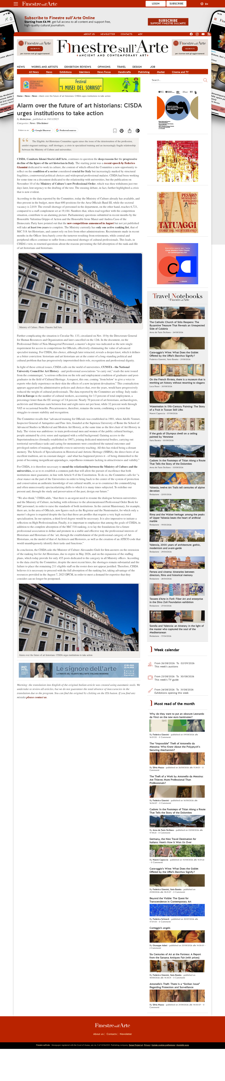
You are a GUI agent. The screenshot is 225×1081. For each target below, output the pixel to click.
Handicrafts (124, 71)
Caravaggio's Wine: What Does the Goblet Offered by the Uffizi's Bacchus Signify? (174, 354)
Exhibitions (66, 71)
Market (161, 71)
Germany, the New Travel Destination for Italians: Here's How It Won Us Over (173, 840)
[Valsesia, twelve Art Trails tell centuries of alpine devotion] (177, 478)
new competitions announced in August (90, 223)
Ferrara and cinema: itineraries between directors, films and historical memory (172, 573)
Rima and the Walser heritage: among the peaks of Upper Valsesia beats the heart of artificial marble (177, 518)
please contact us (37, 697)
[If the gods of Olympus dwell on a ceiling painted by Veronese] (177, 424)
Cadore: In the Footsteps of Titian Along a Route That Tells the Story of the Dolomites (177, 462)
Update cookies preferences (163, 1045)
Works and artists (44, 67)
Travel (121, 67)
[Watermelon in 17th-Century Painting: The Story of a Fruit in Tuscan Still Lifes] (177, 397)
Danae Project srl (136, 1045)
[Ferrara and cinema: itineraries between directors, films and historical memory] (177, 563)
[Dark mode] (138, 132)
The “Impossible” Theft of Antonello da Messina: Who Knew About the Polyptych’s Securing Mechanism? (175, 747)
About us (89, 34)
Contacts (126, 34)
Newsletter (107, 34)
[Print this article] (122, 131)
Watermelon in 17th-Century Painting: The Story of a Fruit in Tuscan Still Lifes (177, 408)
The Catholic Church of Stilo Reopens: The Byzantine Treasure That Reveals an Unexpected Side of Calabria (177, 325)
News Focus (104, 71)
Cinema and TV (180, 71)
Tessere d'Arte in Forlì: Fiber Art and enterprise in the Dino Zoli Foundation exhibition (176, 600)
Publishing (144, 71)
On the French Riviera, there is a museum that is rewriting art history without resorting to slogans (177, 381)
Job (152, 67)
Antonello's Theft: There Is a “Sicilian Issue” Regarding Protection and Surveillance (175, 985)
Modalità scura (182, 1045)
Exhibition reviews (77, 67)
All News (34, 71)
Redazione (26, 119)
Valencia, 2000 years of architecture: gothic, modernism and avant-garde (175, 546)
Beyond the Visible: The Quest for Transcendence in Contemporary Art (170, 900)
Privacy (147, 1045)
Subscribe (176, 3)
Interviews (84, 71)
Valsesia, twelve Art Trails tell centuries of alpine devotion (177, 489)
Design (137, 67)
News (21, 67)
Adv (140, 34)
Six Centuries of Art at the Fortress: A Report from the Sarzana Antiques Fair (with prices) (175, 956)
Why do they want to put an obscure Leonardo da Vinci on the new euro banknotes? (177, 715)
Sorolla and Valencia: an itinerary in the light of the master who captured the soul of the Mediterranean (177, 629)
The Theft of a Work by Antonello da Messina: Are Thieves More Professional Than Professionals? (176, 780)
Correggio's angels (160, 928)
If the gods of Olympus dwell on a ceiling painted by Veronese (173, 435)
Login (156, 3)
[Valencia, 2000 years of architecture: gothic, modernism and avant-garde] (177, 536)
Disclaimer (42, 123)
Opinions (104, 67)
